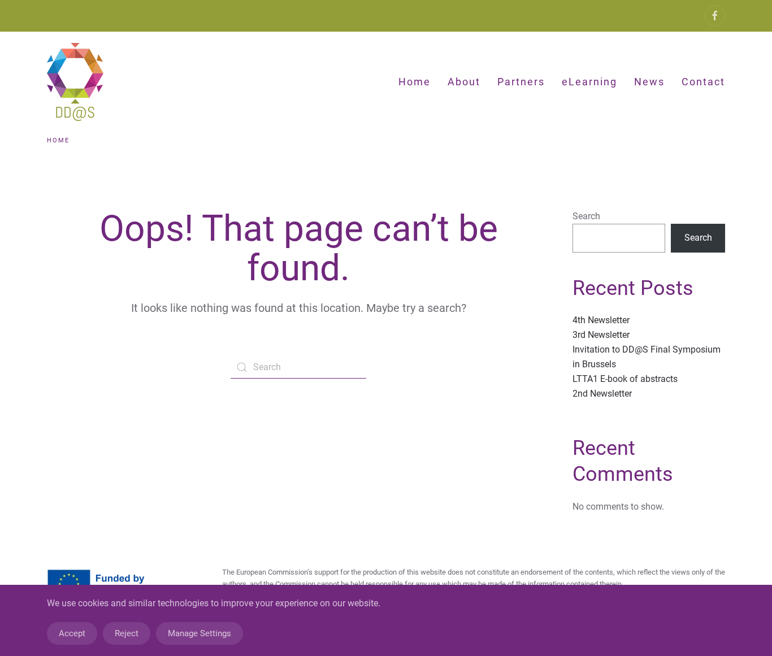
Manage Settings (199, 633)
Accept (72, 633)
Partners (521, 82)
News (649, 82)
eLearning (589, 82)
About (464, 82)
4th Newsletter (601, 320)
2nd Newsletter (602, 393)
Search (586, 216)
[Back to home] (77, 82)
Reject (126, 633)
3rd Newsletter (601, 334)
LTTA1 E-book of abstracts (625, 378)
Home (414, 82)
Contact (703, 82)
